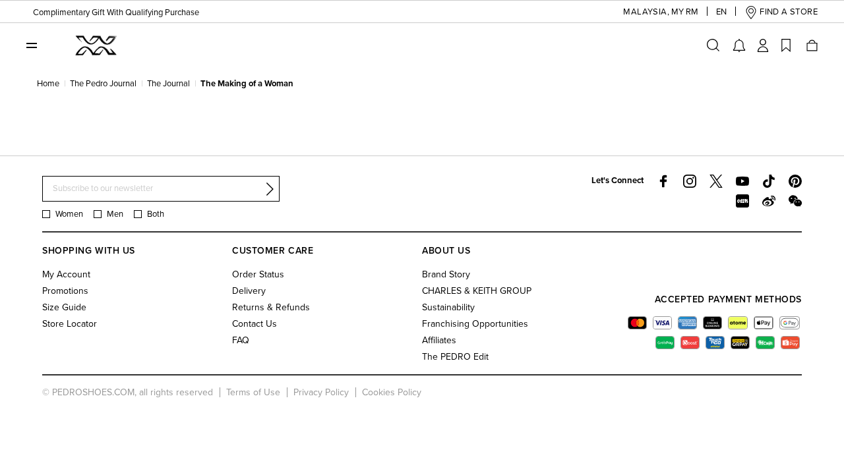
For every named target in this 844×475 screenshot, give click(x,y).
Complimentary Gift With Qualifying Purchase (109, 11)
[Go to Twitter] (716, 181)
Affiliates (439, 340)
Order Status (258, 274)
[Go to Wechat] (795, 201)
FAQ (240, 340)
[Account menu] (762, 45)
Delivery (249, 290)
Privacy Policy (321, 392)
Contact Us (254, 323)
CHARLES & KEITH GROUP (476, 290)
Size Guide (64, 307)
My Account (66, 274)
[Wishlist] (786, 45)
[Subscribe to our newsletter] (269, 189)
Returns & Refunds (271, 307)
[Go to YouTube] (742, 181)
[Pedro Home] (94, 45)
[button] (646, 12)
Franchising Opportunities (475, 323)
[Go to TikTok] (768, 181)
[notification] (739, 45)
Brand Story (446, 274)
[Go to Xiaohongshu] (742, 201)
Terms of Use (253, 392)
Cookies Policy (391, 392)
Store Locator (69, 323)
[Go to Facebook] (663, 181)
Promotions (65, 290)
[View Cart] (811, 45)
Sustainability (448, 307)
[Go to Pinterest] (795, 181)
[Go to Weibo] (768, 201)
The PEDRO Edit (455, 356)
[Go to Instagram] (689, 181)
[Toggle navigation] (31, 44)
